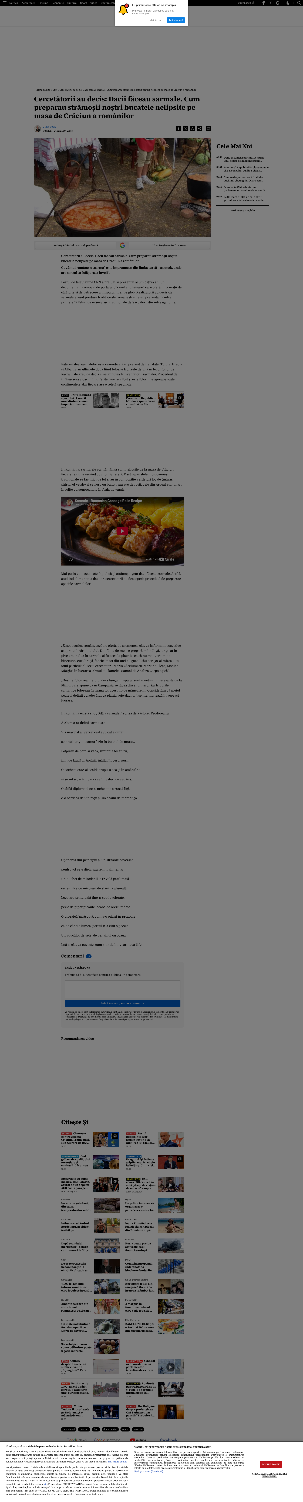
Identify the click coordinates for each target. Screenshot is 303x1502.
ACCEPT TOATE (271, 1464)
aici (45, 1484)
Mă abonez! (176, 20)
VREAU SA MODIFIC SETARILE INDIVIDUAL (269, 1475)
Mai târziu (155, 20)
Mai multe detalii (117, 1461)
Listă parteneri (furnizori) (148, 1471)
